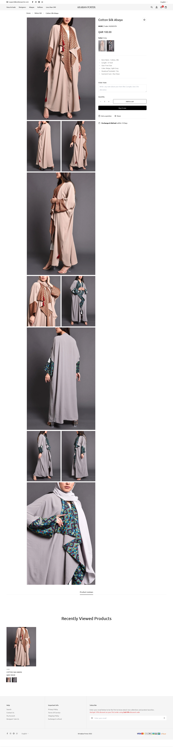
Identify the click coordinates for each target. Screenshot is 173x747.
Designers (22, 7)
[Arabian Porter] (86, 7)
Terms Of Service (54, 713)
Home (28, 13)
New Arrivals (11, 7)
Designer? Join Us (13, 719)
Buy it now (122, 108)
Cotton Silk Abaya (14, 672)
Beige (102, 46)
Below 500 (38, 13)
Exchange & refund (55, 719)
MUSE (100, 26)
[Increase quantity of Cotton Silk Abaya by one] (109, 101)
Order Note (102, 83)
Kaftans (40, 7)
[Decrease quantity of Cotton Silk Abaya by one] (100, 101)
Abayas (31, 7)
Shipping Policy (53, 716)
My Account (11, 716)
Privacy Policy (53, 709)
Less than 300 (51, 7)
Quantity (101, 97)
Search (9, 709)
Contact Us (10, 713)
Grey (110, 46)
